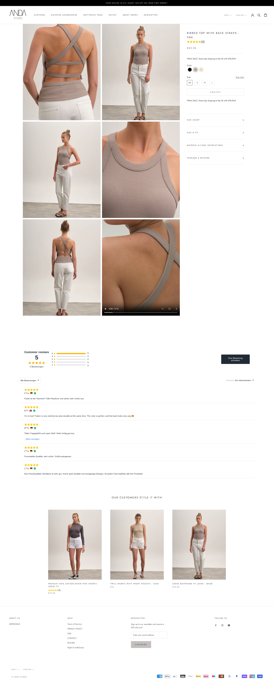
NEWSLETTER (151, 15)
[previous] (9, 549)
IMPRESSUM (14, 624)
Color (189, 65)
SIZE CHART (193, 120)
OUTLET (113, 15)
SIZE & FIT (192, 132)
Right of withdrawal (76, 647)
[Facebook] (216, 625)
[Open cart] (265, 15)
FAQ (69, 633)
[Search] (259, 15)
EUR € (227, 15)
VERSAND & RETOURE (198, 158)
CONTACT (72, 638)
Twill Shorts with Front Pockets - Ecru (134, 583)
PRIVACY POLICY (75, 628)
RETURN (71, 642)
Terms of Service (75, 624)
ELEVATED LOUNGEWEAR (64, 15)
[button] (190, 70)
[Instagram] (222, 625)
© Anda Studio (19, 677)
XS (190, 82)
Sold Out (215, 92)
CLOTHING (39, 15)
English (240, 15)
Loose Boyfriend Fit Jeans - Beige (192, 583)
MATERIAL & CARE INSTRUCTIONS (205, 145)
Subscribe (141, 644)
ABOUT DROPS (130, 15)
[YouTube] (229, 625)
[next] (265, 549)
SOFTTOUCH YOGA (93, 15)
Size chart (240, 77)
